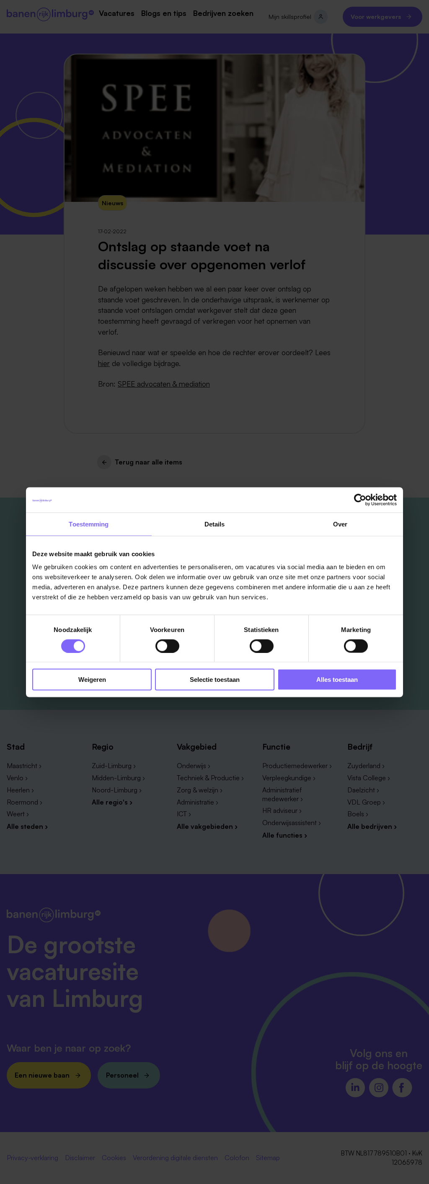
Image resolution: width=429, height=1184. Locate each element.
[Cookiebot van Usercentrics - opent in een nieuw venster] (360, 499)
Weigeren (92, 679)
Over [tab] (340, 523)
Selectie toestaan (215, 679)
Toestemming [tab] (89, 523)
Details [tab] (214, 523)
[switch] (167, 646)
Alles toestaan (337, 679)
